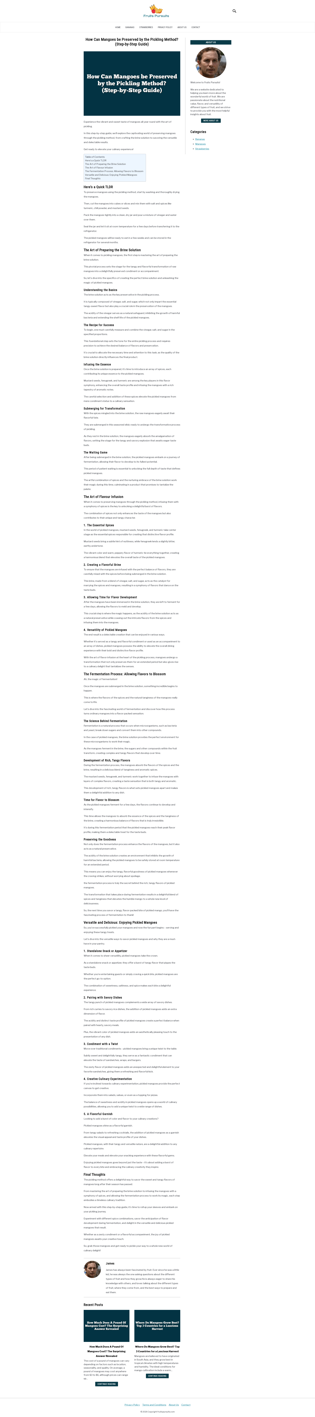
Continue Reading (107, 1384)
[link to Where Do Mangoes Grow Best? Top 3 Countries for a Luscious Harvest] (157, 1326)
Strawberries (146, 27)
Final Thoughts (92, 178)
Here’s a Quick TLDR (95, 160)
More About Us (210, 120)
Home (118, 27)
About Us (182, 27)
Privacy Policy (165, 27)
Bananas (130, 27)
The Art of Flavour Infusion (99, 167)
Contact (195, 27)
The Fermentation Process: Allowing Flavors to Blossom (114, 171)
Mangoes (200, 143)
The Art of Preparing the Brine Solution (105, 164)
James (110, 1263)
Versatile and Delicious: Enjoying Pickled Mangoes (111, 174)
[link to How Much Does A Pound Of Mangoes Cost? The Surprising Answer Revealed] (106, 1326)
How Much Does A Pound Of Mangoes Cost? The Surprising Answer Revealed (106, 1351)
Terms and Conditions (154, 1404)
